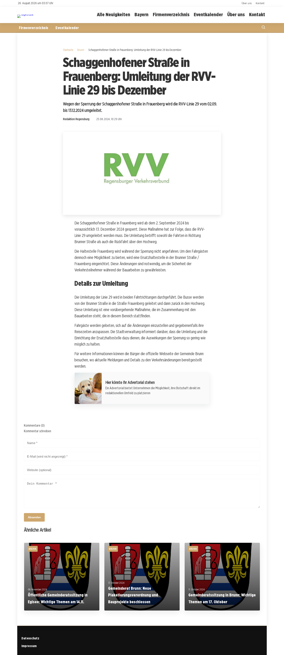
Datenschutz (30, 638)
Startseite (68, 50)
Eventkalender (208, 15)
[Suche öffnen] (263, 28)
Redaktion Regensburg (76, 119)
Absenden (34, 517)
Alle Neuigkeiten (113, 15)
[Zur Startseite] (25, 14)
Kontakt (260, 3)
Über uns (247, 3)
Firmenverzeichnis (171, 15)
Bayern (141, 15)
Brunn (80, 50)
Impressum (29, 646)
